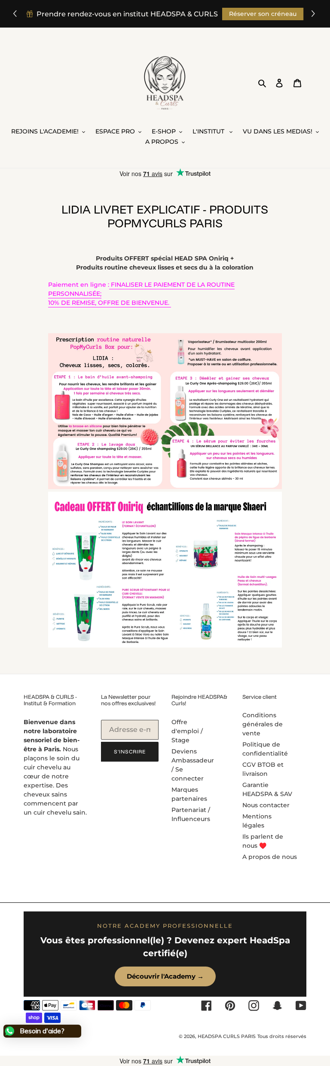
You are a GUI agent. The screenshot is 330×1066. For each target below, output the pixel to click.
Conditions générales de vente (262, 724)
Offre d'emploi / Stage (187, 731)
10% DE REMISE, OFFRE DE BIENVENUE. (109, 303)
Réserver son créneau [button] (262, 14)
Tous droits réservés (281, 1036)
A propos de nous (269, 857)
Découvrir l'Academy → (165, 976)
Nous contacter (266, 805)
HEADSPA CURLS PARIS (227, 1036)
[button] (314, 14)
